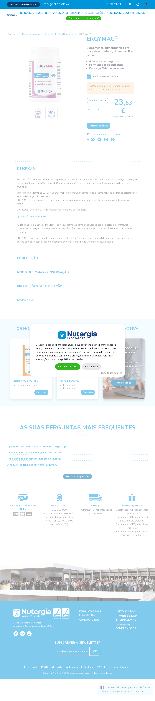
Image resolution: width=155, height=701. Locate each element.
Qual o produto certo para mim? (83, 18)
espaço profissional (57, 4)
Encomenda (113, 4)
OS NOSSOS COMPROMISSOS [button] (127, 13)
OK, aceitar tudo (67, 366)
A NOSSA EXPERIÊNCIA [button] (67, 13)
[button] (131, 4)
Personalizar (91, 366)
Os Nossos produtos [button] (34, 13)
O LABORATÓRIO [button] (95, 13)
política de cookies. (72, 359)
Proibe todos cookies (111, 373)
